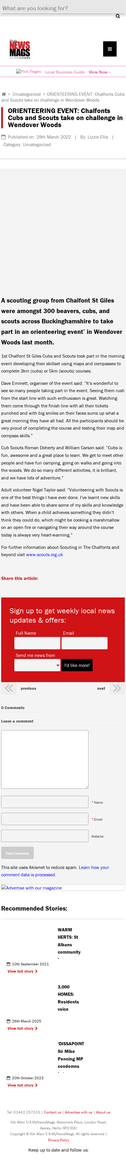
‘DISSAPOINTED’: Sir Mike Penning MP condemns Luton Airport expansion (71, 1057)
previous (28, 688)
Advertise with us (78, 1112)
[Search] (118, 16)
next (101, 688)
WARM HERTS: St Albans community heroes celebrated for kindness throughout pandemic (71, 943)
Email (68, 632)
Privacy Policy (58, 1140)
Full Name (26, 632)
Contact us (52, 1112)
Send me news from (35, 655)
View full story (20, 971)
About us (103, 1112)
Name (98, 802)
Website (97, 836)
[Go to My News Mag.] (4, 94)
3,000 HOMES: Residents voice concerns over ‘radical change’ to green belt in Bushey (71, 1000)
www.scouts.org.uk (44, 554)
